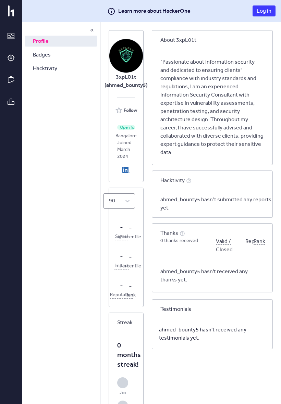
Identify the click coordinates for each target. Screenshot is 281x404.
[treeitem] (61, 41)
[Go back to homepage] (10, 10)
